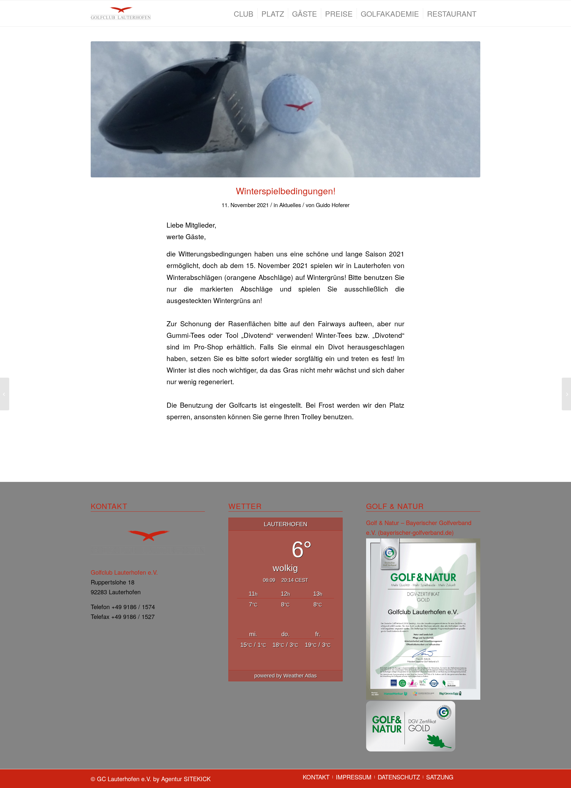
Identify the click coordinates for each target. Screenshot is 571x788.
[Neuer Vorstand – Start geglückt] (566, 394)
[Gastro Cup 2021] (4, 394)
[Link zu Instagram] (475, 776)
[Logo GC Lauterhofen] (121, 13)
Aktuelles (290, 205)
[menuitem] (243, 13)
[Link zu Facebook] (466, 776)
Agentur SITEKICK (186, 778)
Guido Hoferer (332, 205)
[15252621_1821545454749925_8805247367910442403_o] (285, 109)
